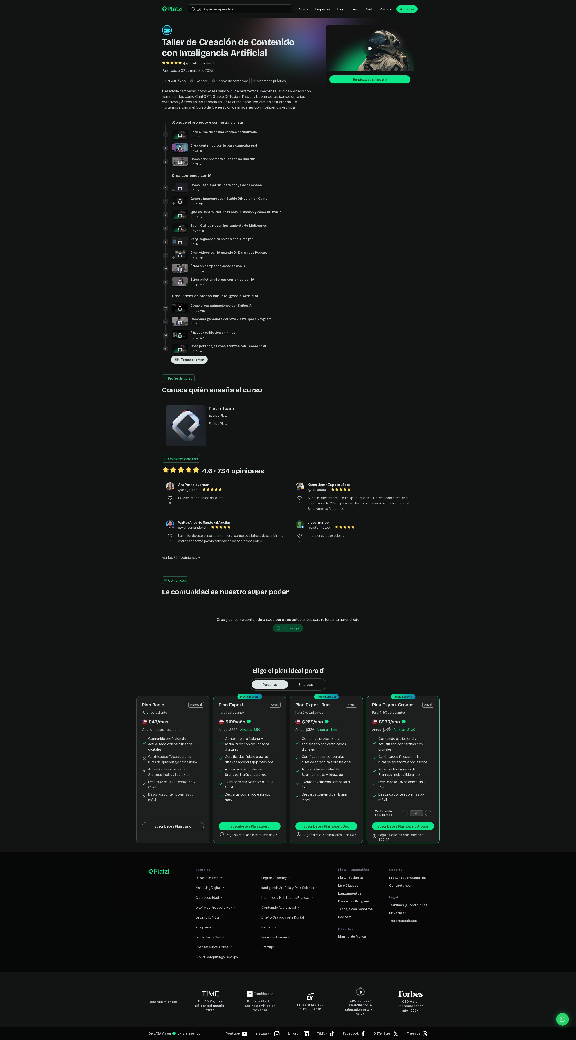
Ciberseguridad (207, 897)
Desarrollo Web (207, 878)
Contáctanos (400, 886)
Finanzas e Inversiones (212, 947)
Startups (268, 947)
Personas (270, 684)
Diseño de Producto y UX (214, 907)
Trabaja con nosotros (355, 909)
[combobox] (240, 8)
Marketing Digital (208, 888)
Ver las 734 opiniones (179, 557)
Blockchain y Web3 (210, 937)
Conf (368, 9)
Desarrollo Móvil (208, 917)
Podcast (345, 917)
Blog (341, 9)
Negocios (268, 927)
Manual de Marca (352, 937)
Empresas (322, 9)
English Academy (274, 878)
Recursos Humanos (276, 937)
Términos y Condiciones (408, 905)
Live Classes (348, 886)
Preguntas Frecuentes (407, 878)
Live (355, 9)
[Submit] (193, 9)
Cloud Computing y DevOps (217, 957)
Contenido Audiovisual (278, 907)
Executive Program (353, 901)
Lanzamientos (349, 893)
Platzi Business (350, 878)
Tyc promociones (403, 921)
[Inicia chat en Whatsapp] (562, 1019)
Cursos (302, 9)
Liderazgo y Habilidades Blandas (285, 897)
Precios (385, 9)
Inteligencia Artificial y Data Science (287, 888)
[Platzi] (172, 9)
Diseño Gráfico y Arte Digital (282, 917)
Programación (207, 927)
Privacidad (397, 913)
